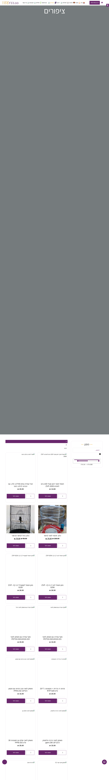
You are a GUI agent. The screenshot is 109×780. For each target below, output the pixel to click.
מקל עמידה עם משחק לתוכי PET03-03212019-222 (21, 638)
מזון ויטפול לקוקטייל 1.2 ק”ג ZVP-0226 (20, 586)
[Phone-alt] (4, 762)
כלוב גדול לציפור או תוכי (20, 536)
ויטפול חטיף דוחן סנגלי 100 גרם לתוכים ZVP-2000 (52, 485)
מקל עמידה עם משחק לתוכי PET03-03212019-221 (52, 638)
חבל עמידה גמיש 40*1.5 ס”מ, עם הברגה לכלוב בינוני (20, 485)
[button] (107, 5)
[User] (105, 3)
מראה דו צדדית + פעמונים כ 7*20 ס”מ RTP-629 (52, 690)
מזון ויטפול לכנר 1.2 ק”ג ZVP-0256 (52, 586)
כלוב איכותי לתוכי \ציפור (52, 536)
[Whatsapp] (104, 762)
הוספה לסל (48, 496)
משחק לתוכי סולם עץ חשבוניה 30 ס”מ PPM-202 (20, 741)
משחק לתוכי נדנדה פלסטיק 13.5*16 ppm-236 (52, 741)
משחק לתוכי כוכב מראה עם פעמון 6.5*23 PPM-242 (21, 690)
